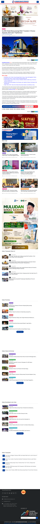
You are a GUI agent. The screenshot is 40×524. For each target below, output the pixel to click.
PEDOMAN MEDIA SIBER (31, 523)
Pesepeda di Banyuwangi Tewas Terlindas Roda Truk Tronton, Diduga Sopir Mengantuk (20, 463)
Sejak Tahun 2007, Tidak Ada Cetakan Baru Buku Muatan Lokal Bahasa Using (19, 84)
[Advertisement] (20, 290)
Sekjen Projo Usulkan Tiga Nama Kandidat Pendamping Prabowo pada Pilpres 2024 (20, 460)
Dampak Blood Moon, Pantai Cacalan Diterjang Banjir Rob (15, 78)
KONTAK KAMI (12, 523)
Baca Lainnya (20, 331)
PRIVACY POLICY (24, 523)
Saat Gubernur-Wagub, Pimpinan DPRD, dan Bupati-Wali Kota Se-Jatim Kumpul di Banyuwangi (21, 456)
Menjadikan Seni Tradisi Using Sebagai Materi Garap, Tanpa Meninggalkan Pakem (20, 77)
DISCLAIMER (18, 523)
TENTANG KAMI (6, 523)
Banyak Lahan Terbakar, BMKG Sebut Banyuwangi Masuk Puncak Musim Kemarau (21, 469)
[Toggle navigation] (2, 2)
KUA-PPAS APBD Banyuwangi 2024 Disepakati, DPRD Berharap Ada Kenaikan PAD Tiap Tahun (20, 467)
